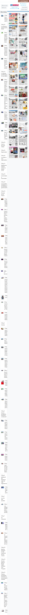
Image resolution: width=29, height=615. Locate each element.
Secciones (5, 5)
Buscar (4, 7)
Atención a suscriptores (23, 4)
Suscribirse (24, 7)
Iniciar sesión (24, 9)
